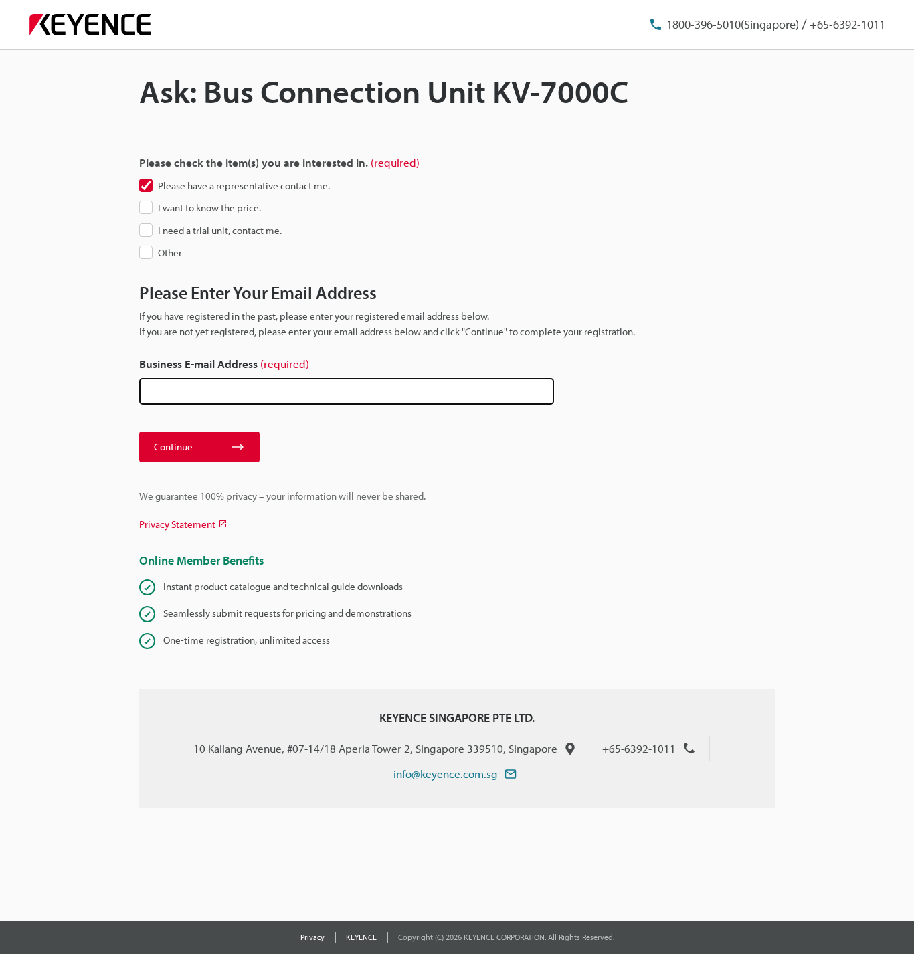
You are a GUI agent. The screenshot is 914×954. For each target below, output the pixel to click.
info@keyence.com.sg (445, 774)
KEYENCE (361, 937)
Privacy (312, 937)
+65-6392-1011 (847, 24)
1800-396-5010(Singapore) (732, 24)
